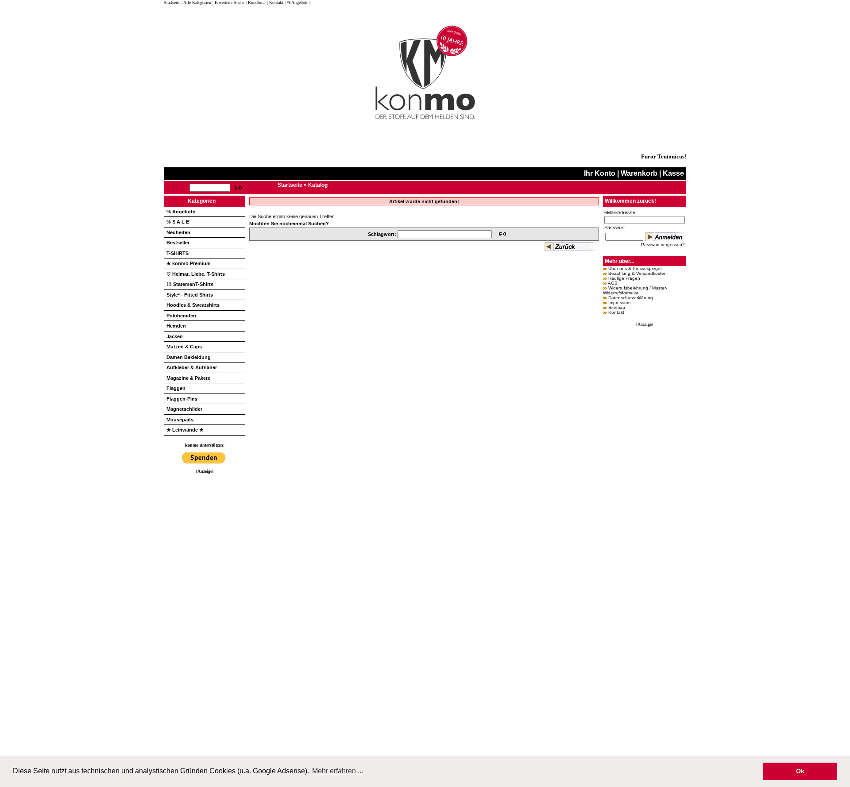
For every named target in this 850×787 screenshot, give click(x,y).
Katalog (318, 185)
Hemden (176, 325)
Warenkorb (639, 173)
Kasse (673, 173)
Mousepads (179, 419)
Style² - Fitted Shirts (189, 294)
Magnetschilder (184, 409)
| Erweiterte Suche (228, 2)
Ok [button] (800, 771)
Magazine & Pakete (188, 378)
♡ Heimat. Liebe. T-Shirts (195, 274)
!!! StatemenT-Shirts (189, 284)
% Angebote (180, 211)
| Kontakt (275, 2)
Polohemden (181, 315)
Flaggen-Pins (181, 398)
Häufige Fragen (624, 278)
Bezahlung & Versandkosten (637, 273)
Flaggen (175, 388)
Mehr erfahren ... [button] (337, 771)
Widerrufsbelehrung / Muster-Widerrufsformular (635, 290)
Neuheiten (178, 232)
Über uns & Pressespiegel (634, 268)
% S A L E (177, 221)
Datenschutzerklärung (630, 297)
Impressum (619, 302)
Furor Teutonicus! (663, 156)
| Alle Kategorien (196, 2)
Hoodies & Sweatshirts (193, 305)
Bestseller (177, 242)
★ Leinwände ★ (185, 429)
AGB (613, 283)
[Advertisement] (204, 606)
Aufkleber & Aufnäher (191, 367)
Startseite (173, 2)
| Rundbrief (256, 2)
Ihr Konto (599, 173)
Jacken (174, 336)
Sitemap (616, 307)
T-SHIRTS (177, 253)
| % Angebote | (297, 2)
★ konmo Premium (188, 263)
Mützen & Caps (184, 346)
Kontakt (616, 312)
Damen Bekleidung (188, 357)
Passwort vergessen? (663, 244)
